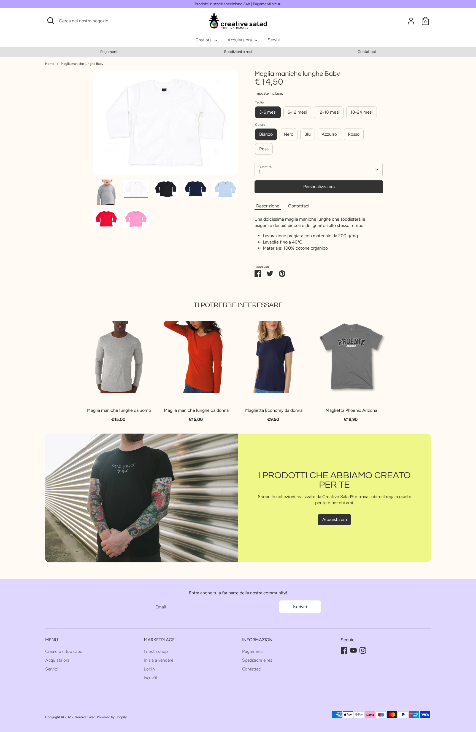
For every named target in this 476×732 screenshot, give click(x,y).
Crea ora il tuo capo (63, 651)
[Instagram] (362, 650)
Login (149, 669)
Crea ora (204, 40)
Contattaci (367, 51)
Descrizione (267, 206)
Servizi (274, 40)
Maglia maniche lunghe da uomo (119, 410)
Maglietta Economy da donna (274, 410)
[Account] (410, 20)
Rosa (264, 148)
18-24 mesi (361, 112)
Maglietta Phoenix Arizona (351, 410)
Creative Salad (84, 717)
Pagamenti (109, 51)
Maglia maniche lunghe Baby (82, 64)
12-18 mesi (328, 112)
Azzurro (329, 134)
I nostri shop (156, 651)
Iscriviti (300, 606)
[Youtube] (353, 650)
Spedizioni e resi (238, 51)
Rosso (353, 134)
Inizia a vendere (158, 660)
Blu (307, 134)
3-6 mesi (268, 112)
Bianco (266, 134)
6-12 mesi (297, 112)
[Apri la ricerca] (50, 20)
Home (49, 64)
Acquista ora (240, 40)
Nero (288, 134)
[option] (109, 52)
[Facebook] (344, 650)
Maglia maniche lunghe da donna (196, 410)
